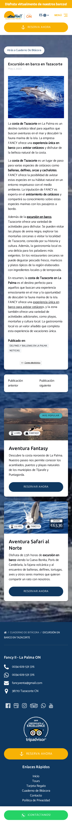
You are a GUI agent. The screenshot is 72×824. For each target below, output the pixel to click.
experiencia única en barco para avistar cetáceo (33, 304)
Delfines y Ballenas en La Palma (28, 346)
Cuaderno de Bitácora (25, 632)
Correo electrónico (32, 363)
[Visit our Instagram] (24, 705)
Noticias (15, 351)
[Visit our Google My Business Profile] (16, 705)
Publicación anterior (15, 383)
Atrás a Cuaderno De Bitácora (24, 50)
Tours (36, 781)
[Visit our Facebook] (8, 705)
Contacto (36, 795)
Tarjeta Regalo (36, 786)
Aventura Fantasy (28, 448)
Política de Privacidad (36, 800)
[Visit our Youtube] (51, 705)
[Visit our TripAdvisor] (34, 705)
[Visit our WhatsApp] (43, 705)
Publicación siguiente (46, 383)
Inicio (36, 776)
